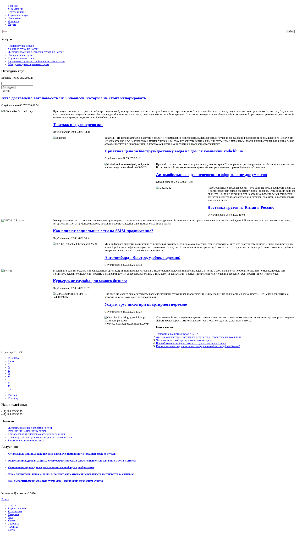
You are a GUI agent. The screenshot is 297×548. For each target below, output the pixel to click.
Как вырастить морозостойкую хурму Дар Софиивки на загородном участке (55, 480)
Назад (11, 361)
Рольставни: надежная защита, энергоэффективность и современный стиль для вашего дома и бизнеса (72, 460)
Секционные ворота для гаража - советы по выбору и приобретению (51, 467)
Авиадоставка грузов (20, 55)
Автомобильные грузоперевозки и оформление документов (211, 174)
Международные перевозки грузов (28, 64)
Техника (13, 526)
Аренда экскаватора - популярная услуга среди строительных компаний (198, 337)
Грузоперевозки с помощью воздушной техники (36, 433)
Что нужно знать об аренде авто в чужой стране (184, 340)
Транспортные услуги (21, 45)
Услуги (12, 505)
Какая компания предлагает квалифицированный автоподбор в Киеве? (198, 346)
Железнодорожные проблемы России (30, 427)
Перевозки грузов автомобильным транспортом (36, 61)
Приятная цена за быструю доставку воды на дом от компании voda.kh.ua (173, 151)
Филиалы (13, 21)
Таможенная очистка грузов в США (177, 333)
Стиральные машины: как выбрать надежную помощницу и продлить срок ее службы (62, 453)
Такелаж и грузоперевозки (78, 124)
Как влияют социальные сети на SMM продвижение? (103, 231)
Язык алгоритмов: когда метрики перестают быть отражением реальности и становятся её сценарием (71, 473)
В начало (13, 357)
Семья (11, 520)
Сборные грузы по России (23, 48)
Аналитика (14, 18)
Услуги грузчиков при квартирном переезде (145, 304)
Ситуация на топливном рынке (26, 440)
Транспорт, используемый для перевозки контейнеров (40, 437)
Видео (12, 24)
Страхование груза (19, 15)
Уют (10, 517)
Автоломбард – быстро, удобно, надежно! (142, 257)
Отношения (15, 511)
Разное (5, 499)
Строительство (17, 508)
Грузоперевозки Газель (21, 58)
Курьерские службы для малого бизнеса (90, 281)
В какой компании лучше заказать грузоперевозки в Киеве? (191, 343)
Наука (11, 529)
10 (9, 388)
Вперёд (12, 395)
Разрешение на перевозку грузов (27, 430)
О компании (15, 8)
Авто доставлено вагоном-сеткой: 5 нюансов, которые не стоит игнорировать (73, 98)
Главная (13, 5)
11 (9, 391)
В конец (13, 398)
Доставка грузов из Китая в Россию (241, 207)
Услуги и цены (17, 11)
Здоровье (13, 523)
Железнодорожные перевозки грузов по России (36, 51)
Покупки (13, 514)
